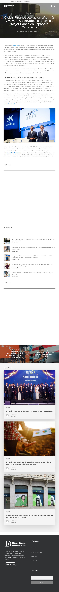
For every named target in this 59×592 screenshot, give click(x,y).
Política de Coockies (36, 552)
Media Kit (19, 1)
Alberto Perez (23, 31)
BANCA (29, 13)
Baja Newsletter (35, 561)
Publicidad (33, 548)
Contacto (13, 1)
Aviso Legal (34, 556)
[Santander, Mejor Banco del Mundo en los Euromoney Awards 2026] (29, 394)
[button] (54, 6)
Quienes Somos (26, 1)
